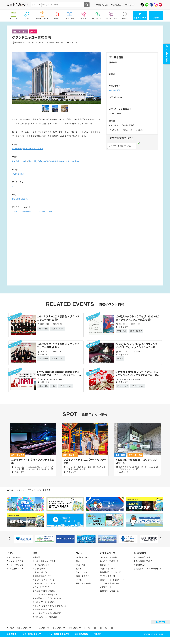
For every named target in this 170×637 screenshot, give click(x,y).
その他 (124, 18)
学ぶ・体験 (69, 18)
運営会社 (10, 634)
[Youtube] (160, 5)
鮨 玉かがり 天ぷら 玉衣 (33, 148)
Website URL (114, 90)
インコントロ (17, 186)
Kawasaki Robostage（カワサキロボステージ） (136, 461)
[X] (142, 5)
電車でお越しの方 (24, 627)
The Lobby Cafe (35, 161)
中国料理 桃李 (18, 173)
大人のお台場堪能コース (110, 583)
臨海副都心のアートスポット (112, 572)
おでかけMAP (139, 564)
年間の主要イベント (15, 568)
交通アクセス (103, 5)
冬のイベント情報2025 (42, 609)
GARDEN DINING (50, 161)
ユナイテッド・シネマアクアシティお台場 (32, 461)
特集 (27, 18)
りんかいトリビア (40, 572)
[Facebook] (151, 5)
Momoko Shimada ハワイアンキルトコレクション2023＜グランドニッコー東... (137, 373)
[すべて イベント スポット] (36, 4)
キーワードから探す (15, 564)
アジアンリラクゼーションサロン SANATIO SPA (32, 211)
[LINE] (146, 5)
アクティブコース (107, 576)
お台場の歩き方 (39, 568)
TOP (11, 490)
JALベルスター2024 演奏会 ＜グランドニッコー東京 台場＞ (58, 345)
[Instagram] (156, 5)
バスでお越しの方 (42, 627)
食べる (83, 18)
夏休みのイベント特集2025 (44, 590)
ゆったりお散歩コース (109, 561)
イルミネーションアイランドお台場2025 (50, 605)
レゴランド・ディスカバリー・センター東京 (85, 461)
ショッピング (97, 18)
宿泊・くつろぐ (111, 18)
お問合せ (97, 634)
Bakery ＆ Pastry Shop (69, 161)
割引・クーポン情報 (142, 557)
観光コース (104, 564)
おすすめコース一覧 (108, 557)
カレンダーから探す (15, 561)
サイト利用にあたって (31, 634)
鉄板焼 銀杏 (17, 148)
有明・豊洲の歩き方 (41, 564)
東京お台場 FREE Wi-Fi (143, 561)
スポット (20, 490)
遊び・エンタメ (42, 18)
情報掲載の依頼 (81, 634)
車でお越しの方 (59, 627)
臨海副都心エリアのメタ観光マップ (148, 568)
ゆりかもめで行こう (41, 587)
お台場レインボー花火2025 (44, 602)
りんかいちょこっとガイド (44, 583)
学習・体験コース (107, 568)
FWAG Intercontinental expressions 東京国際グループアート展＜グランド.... (59, 373)
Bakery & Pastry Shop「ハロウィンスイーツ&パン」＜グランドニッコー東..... (137, 345)
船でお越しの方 (75, 627)
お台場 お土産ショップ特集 (44, 561)
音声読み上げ (117, 5)
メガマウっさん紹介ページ (44, 579)
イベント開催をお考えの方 (58, 634)
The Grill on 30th (19, 161)
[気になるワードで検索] (87, 4)
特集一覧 (36, 557)
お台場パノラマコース (109, 590)
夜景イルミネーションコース (112, 579)
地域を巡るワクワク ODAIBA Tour (47, 598)
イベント (13, 18)
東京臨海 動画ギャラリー (43, 576)
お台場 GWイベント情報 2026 (45, 616)
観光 (56, 18)
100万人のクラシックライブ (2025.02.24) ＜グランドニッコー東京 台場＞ (137, 318)
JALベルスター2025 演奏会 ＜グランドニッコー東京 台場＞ (58, 318)
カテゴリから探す (14, 557)
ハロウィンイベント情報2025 (45, 594)
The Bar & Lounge (20, 198)
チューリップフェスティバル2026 (47, 613)
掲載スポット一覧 (83, 583)
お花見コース (105, 587)
